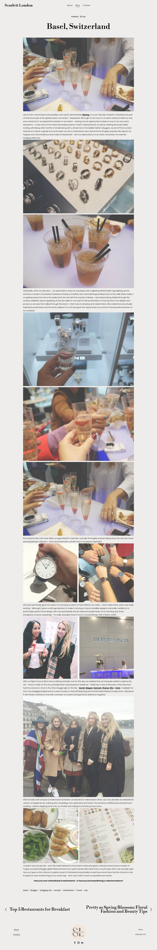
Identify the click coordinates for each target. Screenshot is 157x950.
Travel (79, 890)
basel (25, 890)
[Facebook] (75, 943)
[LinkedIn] (82, 943)
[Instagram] (78, 943)
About (70, 5)
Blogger (34, 890)
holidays (74, 16)
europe (57, 890)
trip (86, 890)
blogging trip (46, 890)
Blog (78, 5)
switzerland (68, 890)
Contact (86, 5)
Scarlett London (19, 5)
